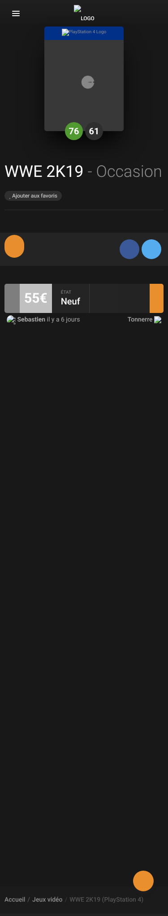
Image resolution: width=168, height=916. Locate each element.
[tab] (14, 246)
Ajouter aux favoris (34, 196)
